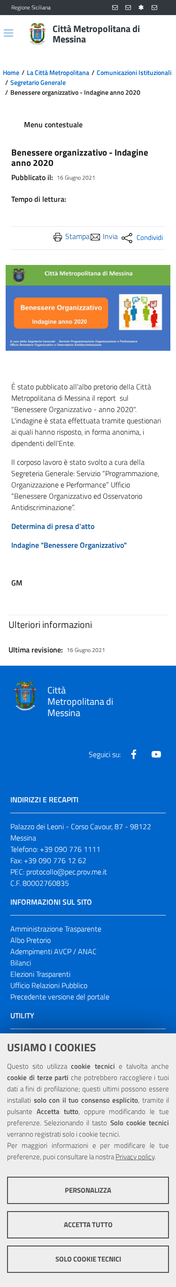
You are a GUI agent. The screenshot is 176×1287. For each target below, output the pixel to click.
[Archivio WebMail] (128, 7)
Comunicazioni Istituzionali (134, 72)
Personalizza (88, 1190)
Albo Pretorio (30, 940)
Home (11, 72)
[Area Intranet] (141, 7)
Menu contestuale (53, 124)
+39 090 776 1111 (70, 849)
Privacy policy (134, 1156)
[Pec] (154, 7)
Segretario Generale (38, 82)
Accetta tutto (88, 1224)
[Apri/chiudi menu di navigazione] (8, 33)
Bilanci (20, 962)
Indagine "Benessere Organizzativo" (69, 545)
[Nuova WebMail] (115, 7)
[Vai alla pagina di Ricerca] (159, 34)
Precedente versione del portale (59, 996)
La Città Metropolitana (58, 72)
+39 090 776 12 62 (55, 860)
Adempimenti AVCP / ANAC (53, 951)
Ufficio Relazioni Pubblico (48, 985)
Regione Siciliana (31, 7)
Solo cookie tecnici (88, 1259)
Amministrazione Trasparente (55, 928)
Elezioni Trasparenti (40, 974)
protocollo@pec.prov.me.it (66, 871)
